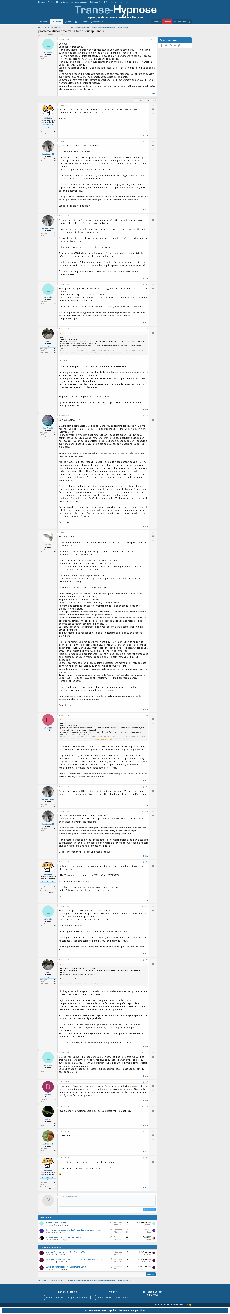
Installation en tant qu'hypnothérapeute (63, 1237)
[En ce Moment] (189, 21)
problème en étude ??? (56, 1222)
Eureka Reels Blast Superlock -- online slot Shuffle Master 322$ (74, 1259)
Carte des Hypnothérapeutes (117, 2)
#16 (146, 1082)
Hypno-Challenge (80, 2)
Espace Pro (96, 2)
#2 (147, 105)
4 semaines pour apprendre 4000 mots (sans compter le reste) (74, 1230)
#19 (146, 1158)
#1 (155, 39)
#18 (146, 1131)
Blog (69, 22)
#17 (146, 1106)
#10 (146, 787)
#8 (147, 532)
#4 (147, 216)
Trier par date (138, 100)
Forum (49, 1297)
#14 (146, 960)
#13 (146, 906)
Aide (186, 1304)
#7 (147, 415)
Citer (153, 93)
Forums (58, 22)
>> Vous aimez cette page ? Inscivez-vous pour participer (115, 1310)
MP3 (52, 2)
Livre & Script (64, 2)
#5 (147, 284)
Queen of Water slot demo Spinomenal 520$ (66, 1267)
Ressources (82, 22)
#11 (146, 811)
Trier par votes (151, 100)
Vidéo (43, 2)
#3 (147, 141)
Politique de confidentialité (173, 1304)
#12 (146, 862)
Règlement (159, 1304)
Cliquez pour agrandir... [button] (103, 353)
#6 (147, 329)
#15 (146, 1052)
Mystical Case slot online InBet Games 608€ (65, 1252)
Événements (98, 22)
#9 (147, 715)
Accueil (45, 22)
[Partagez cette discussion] (151, 39)
